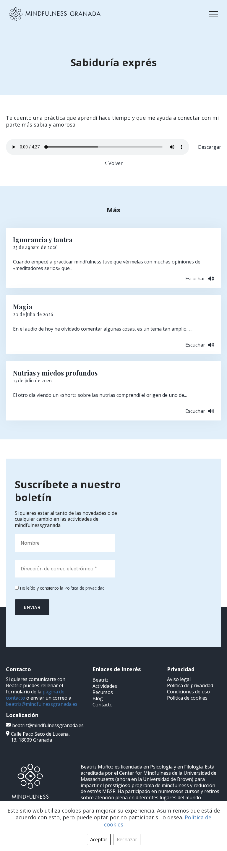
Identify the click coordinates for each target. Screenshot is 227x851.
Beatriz (100, 680)
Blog (98, 698)
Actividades (105, 686)
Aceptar (98, 839)
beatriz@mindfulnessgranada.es (41, 704)
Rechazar (127, 839)
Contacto (103, 704)
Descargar (209, 147)
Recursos (103, 692)
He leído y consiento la (62, 588)
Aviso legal (179, 679)
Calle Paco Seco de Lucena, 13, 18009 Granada (40, 737)
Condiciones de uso (188, 691)
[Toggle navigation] (213, 14)
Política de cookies (187, 698)
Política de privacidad (84, 588)
